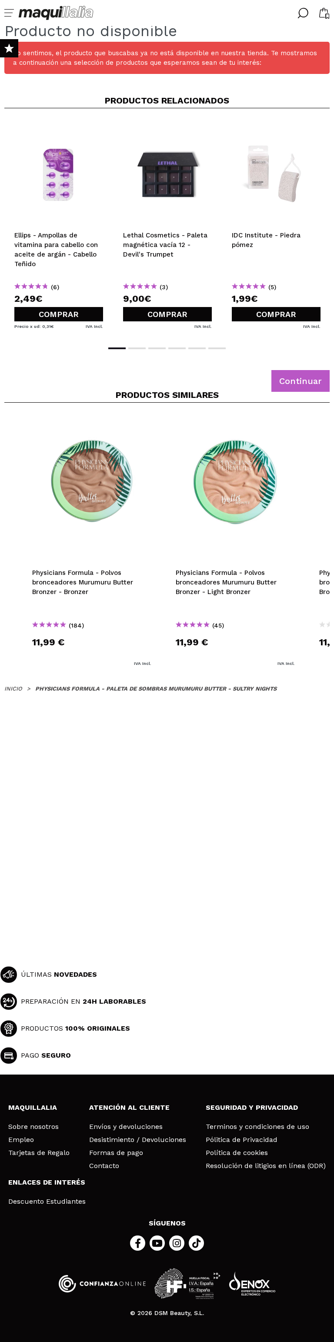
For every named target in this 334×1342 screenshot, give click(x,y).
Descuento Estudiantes (47, 1201)
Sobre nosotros (33, 1126)
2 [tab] (137, 348)
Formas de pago (116, 1152)
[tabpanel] (58, 226)
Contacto (104, 1165)
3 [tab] (157, 348)
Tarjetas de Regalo (39, 1152)
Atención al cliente (129, 1107)
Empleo (21, 1139)
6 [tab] (217, 348)
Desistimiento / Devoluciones (137, 1139)
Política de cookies (237, 1152)
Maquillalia (32, 1107)
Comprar (59, 314)
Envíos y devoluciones (126, 1126)
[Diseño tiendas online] (252, 1283)
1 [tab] (117, 348)
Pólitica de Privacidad (241, 1139)
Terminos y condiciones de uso (257, 1126)
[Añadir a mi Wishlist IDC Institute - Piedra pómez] (276, 129)
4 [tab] (177, 348)
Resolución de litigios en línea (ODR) (266, 1165)
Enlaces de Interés (46, 1182)
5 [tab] (197, 348)
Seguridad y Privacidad (252, 1107)
